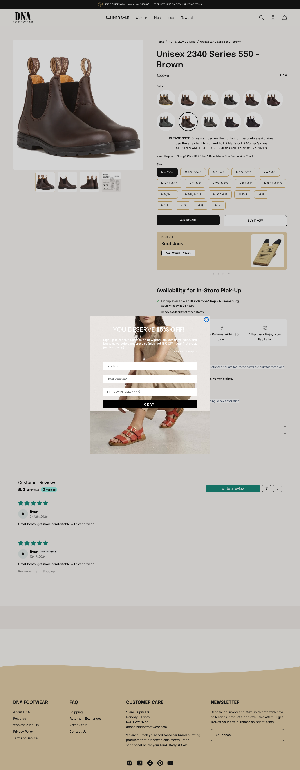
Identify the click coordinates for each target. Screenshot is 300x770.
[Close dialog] (206, 319)
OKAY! (150, 404)
